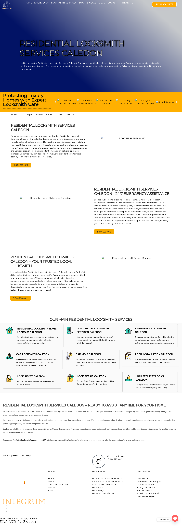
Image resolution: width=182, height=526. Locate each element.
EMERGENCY (41, 3)
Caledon (24, 115)
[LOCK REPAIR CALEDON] (70, 378)
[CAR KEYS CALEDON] (69, 356)
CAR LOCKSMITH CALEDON (32, 354)
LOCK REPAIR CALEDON (91, 376)
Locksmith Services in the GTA (33, 440)
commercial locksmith (99, 340)
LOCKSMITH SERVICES (64, 3)
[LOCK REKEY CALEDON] (9, 378)
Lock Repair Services (87, 381)
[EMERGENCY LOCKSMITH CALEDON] (128, 330)
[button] (55, 102)
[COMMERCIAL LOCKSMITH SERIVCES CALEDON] (70, 330)
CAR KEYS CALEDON (88, 354)
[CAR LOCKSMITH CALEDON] (9, 356)
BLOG (102, 3)
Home (14, 115)
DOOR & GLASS (87, 3)
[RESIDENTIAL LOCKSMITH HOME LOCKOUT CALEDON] (9, 330)
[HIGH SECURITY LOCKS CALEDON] (128, 378)
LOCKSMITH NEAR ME (120, 3)
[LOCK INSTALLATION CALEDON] (128, 356)
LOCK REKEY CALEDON (31, 376)
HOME (28, 3)
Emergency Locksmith (143, 337)
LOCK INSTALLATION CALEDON (154, 354)
